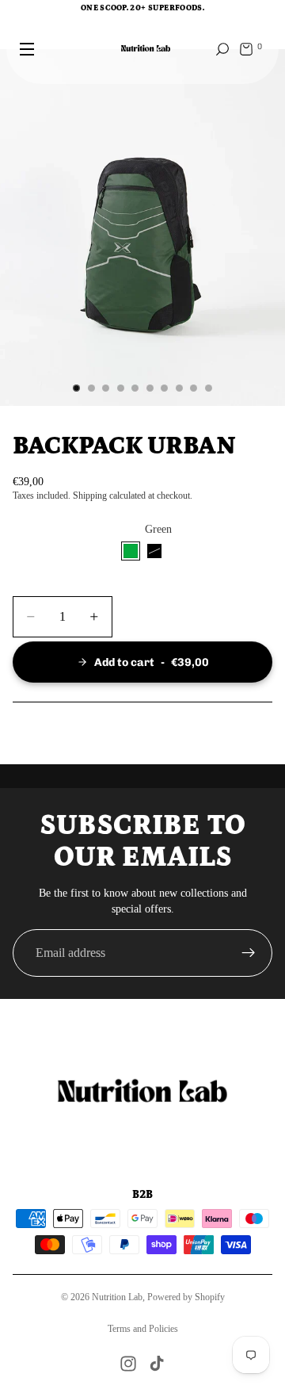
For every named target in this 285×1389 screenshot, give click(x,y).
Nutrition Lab (117, 1297)
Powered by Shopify (186, 1297)
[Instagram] (128, 1363)
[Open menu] (27, 49)
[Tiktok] (156, 1363)
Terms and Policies (143, 1328)
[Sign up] (248, 953)
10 (209, 388)
